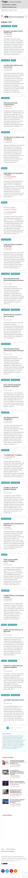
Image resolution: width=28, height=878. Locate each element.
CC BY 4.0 (16, 860)
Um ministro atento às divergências (11, 418)
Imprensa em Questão (6, 26)
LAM (6, 563)
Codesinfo (13, 4)
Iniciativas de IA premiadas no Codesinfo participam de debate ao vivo (17, 762)
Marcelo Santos (15, 784)
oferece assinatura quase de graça (13, 315)
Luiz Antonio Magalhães (10, 176)
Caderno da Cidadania (6, 518)
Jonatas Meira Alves (16, 804)
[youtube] (11, 871)
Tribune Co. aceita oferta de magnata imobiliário (13, 666)
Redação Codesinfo (16, 764)
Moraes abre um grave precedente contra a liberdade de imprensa (16, 791)
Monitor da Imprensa (15, 273)
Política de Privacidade (7, 851)
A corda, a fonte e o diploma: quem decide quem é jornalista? (17, 801)
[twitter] (7, 871)
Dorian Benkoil (8, 140)
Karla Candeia (8, 599)
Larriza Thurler (8, 34)
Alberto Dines (8, 106)
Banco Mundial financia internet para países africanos (14, 279)
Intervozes (7, 527)
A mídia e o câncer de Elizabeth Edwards (11, 488)
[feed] (15, 871)
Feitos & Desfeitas (5, 273)
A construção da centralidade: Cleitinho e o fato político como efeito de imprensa (17, 772)
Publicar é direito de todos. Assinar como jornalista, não (17, 782)
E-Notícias (4, 624)
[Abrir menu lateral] (2, 16)
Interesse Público (5, 412)
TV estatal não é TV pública (13, 455)
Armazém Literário (5, 60)
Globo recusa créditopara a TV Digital (11, 560)
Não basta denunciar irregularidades (10, 103)
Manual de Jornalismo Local (9, 7)
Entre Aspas (4, 168)
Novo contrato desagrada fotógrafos (12, 385)
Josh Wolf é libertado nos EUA (14, 700)
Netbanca (14, 26)
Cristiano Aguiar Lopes (17, 794)
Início (2, 849)
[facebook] (3, 871)
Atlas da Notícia (6, 4)
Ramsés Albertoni (16, 776)
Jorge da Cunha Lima (10, 456)
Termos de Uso (10, 849)
